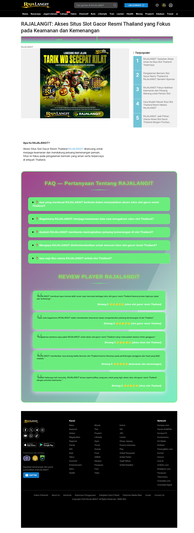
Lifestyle (102, 14)
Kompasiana (163, 437)
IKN (70, 449)
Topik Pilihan (125, 461)
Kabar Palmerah (41, 495)
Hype (96, 441)
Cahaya (64, 14)
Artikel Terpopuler (127, 453)
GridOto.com (163, 465)
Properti (149, 14)
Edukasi (160, 14)
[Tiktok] (37, 435)
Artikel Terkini (125, 457)
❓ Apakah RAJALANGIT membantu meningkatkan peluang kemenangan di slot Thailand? (94, 232)
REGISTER (135, 40)
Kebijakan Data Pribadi (109, 495)
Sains (71, 469)
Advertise (67, 495)
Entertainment (75, 465)
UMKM (97, 457)
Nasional (73, 429)
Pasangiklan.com (165, 449)
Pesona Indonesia (127, 445)
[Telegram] (37, 430)
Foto (96, 469)
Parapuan (98, 465)
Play (121, 449)
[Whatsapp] (31, 435)
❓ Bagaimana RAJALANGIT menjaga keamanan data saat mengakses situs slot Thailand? (94, 218)
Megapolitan (74, 437)
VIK (121, 429)
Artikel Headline (126, 465)
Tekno (73, 14)
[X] (31, 430)
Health (130, 14)
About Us (56, 495)
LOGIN (59, 40)
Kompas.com (163, 425)
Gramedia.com (163, 481)
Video (96, 473)
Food (96, 453)
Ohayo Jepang (126, 441)
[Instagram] (42, 430)
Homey (97, 449)
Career (148, 495)
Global (72, 433)
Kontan (160, 453)
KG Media (161, 441)
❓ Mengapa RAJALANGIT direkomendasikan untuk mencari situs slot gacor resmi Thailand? (96, 245)
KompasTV (162, 433)
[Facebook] (25, 430)
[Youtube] (25, 435)
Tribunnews (162, 477)
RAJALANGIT (27, 47)
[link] (164, 5)
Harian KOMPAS (164, 429)
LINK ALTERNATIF (135, 5)
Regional (73, 441)
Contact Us (159, 495)
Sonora (160, 457)
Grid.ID (160, 461)
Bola (93, 14)
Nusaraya (36, 14)
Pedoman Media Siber (132, 495)
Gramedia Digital (164, 485)
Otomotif (83, 14)
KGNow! (161, 445)
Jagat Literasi (50, 14)
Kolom (122, 425)
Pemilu (72, 445)
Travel (170, 14)
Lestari (120, 15)
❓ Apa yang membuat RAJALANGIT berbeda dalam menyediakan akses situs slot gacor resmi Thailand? (95, 204)
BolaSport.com (164, 469)
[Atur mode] (157, 5)
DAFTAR (33, 475)
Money (139, 14)
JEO (121, 433)
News (25, 14)
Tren (111, 14)
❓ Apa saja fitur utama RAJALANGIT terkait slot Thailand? (73, 258)
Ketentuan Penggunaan (85, 495)
